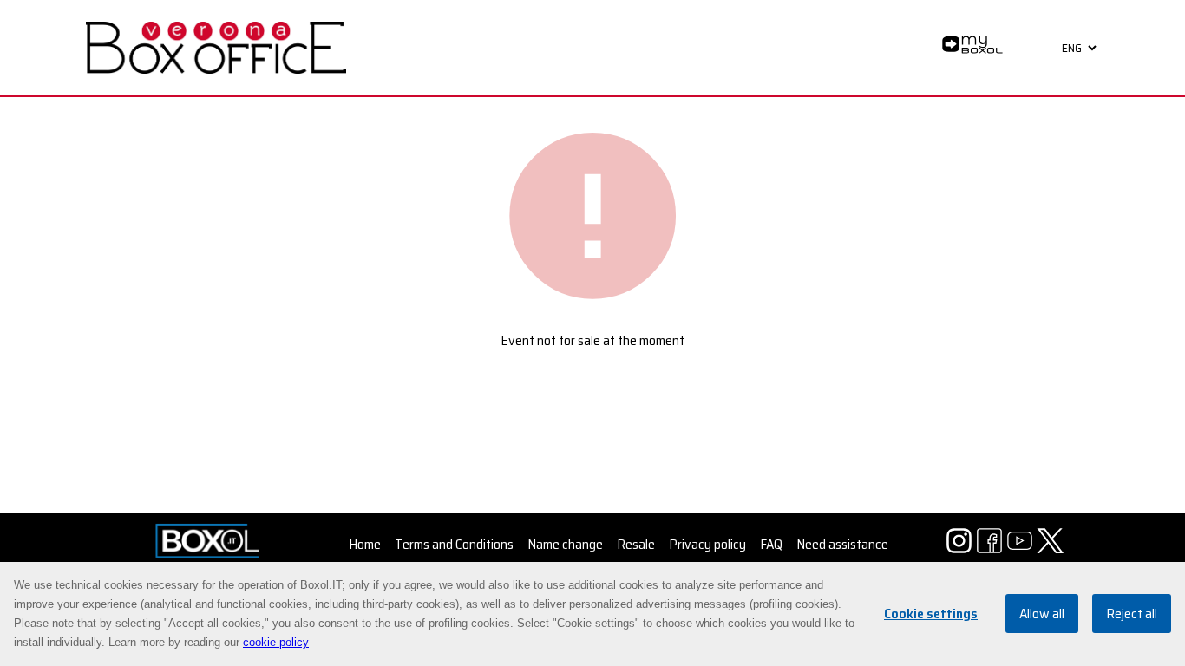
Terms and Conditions (454, 544)
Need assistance (842, 544)
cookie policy (276, 642)
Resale (636, 544)
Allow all (1041, 614)
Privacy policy (707, 544)
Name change (565, 544)
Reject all (1131, 614)
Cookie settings (931, 614)
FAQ (771, 544)
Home (365, 544)
